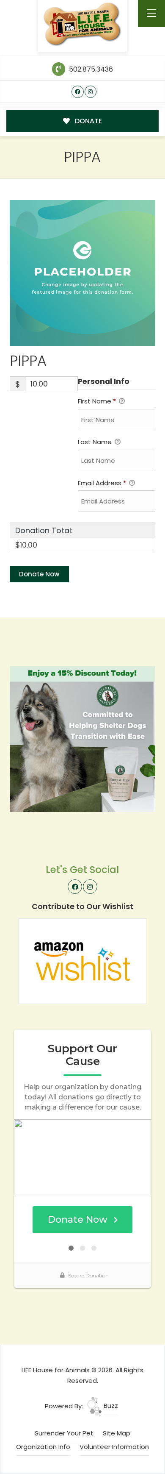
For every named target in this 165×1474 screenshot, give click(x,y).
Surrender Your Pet (64, 1433)
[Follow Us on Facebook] (78, 92)
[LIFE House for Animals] (83, 24)
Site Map (116, 1433)
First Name (97, 401)
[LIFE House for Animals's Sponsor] (82, 738)
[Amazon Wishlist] (82, 960)
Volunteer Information (114, 1446)
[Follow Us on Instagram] (91, 92)
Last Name (95, 441)
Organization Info (43, 1446)
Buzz (110, 1405)
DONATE (87, 121)
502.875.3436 (90, 69)
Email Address (102, 482)
